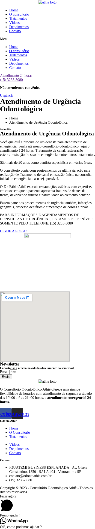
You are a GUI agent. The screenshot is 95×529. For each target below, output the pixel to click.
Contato (15, 31)
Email (4, 372)
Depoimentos (19, 27)
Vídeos (14, 23)
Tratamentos (18, 18)
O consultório (19, 14)
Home (13, 10)
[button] (47, 39)
